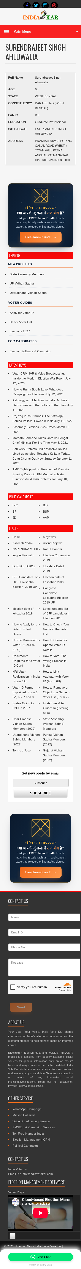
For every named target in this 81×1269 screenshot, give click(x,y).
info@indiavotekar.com (21, 1081)
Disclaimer (66, 1081)
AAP (46, 517)
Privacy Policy (16, 1085)
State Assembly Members (27, 274)
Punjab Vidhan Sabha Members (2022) (54, 739)
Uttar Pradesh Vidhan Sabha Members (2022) (24, 723)
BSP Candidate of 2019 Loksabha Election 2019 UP (25, 581)
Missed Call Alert (24, 1115)
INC (15, 505)
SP (14, 511)
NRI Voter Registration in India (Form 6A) (26, 676)
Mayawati (49, 537)
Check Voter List (21, 322)
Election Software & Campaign (30, 351)
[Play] (12, 1236)
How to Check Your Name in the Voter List (56, 629)
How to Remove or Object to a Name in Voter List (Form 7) (56, 692)
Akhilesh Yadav (23, 543)
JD (14, 517)
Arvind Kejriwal (53, 543)
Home (17, 537)
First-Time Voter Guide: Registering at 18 (55, 708)
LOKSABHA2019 (24, 566)
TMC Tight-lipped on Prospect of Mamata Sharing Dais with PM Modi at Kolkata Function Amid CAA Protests (41, 474)
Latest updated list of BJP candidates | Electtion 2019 (56, 613)
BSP (46, 511)
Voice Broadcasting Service (31, 1121)
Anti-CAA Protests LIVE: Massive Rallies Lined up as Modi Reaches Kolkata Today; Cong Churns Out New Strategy (41, 453)
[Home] (40, 19)
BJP (45, 505)
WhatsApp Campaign (27, 1109)
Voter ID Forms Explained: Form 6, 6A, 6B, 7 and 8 (25, 692)
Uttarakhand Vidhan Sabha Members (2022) (26, 739)
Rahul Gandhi (52, 549)
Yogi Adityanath (23, 555)
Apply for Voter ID (22, 312)
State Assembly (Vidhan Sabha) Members (53, 723)
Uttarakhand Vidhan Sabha (28, 292)
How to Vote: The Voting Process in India (55, 660)
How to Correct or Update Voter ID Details (55, 645)
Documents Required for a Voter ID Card (26, 660)
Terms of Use (22, 750)
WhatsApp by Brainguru (40, 1265)
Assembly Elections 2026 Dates (34, 427)
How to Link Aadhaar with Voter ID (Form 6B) (56, 676)
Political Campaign (25, 1145)
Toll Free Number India (28, 1133)
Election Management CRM (31, 1139)
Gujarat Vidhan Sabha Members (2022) (54, 755)
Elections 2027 (20, 331)
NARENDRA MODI (25, 549)
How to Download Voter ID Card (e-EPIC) (25, 645)
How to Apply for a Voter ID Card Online (25, 629)
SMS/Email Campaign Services (34, 1127)
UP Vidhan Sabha (22, 283)
